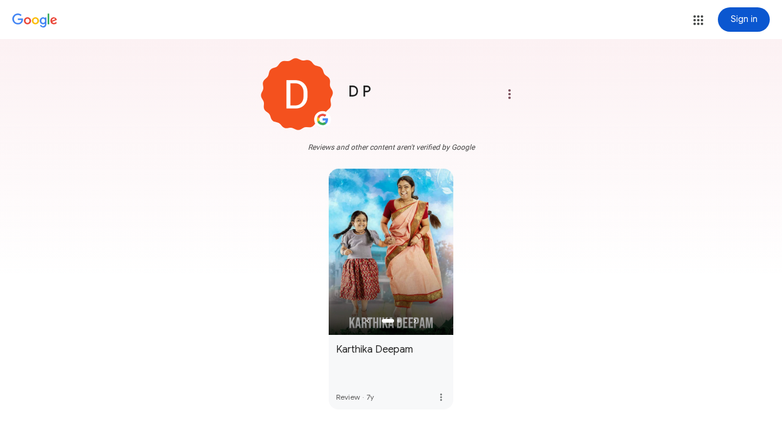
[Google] (34, 20)
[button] (698, 20)
